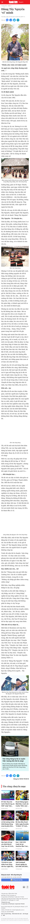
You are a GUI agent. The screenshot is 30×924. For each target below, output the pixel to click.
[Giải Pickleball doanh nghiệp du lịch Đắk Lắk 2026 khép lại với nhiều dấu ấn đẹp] (22, 856)
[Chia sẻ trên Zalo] (7, 20)
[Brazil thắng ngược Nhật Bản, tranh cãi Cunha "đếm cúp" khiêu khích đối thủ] (22, 795)
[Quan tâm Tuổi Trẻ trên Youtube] (24, 887)
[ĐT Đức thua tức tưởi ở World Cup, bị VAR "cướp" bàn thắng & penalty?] (7, 795)
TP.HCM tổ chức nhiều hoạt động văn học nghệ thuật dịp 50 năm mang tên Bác (7, 866)
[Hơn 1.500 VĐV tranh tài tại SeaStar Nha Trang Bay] (22, 835)
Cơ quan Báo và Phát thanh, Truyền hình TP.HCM (12, 903)
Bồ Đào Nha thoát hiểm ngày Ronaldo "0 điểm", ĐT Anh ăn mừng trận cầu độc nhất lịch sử (22, 826)
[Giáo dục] (21, 2)
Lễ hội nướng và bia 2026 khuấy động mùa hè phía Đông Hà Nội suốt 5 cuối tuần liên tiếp (7, 826)
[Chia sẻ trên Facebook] (10, 20)
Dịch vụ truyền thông (6, 913)
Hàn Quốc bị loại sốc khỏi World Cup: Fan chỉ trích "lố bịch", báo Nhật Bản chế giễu (7, 846)
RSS (4, 915)
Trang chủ (4, 5)
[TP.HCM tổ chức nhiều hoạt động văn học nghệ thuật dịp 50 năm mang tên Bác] (7, 856)
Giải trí (9, 5)
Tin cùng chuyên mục (14, 786)
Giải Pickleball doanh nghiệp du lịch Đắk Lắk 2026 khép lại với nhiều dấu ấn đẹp (22, 866)
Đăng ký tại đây (17, 880)
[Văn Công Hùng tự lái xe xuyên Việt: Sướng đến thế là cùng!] (15, 746)
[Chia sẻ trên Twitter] (14, 20)
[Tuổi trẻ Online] (13, 2)
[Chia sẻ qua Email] (18, 20)
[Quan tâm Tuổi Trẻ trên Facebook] (27, 887)
